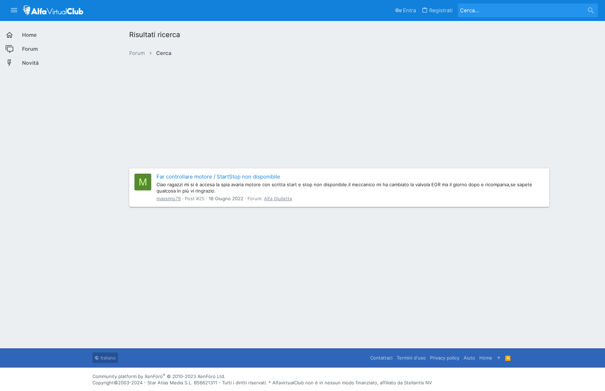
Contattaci (381, 358)
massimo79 (169, 198)
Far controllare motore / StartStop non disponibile (218, 176)
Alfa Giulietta (278, 198)
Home (485, 358)
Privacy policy (444, 358)
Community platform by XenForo (158, 376)
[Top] (498, 357)
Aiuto (469, 358)
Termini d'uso (411, 358)
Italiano (107, 358)
